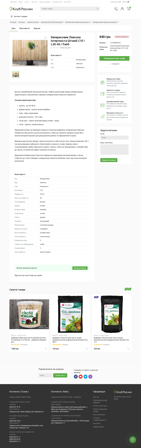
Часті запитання (99, 415)
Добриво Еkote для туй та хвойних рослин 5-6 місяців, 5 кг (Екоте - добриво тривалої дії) (28, 340)
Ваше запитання (106, 143)
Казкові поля (57, 2)
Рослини (22, 22)
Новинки (13, 2)
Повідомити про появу (114, 58)
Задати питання (109, 160)
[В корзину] (46, 349)
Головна (13, 22)
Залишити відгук (80, 268)
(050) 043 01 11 (14, 437)
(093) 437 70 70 (14, 407)
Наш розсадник (44, 2)
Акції (20, 2)
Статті (27, 2)
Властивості (24, 28)
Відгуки (37, 28)
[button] (30, 53)
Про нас (34, 2)
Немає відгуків (65, 48)
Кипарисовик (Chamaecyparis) (52, 22)
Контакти (67, 2)
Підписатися (60, 375)
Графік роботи (98, 427)
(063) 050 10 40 (14, 421)
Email (102, 134)
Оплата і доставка (100, 406)
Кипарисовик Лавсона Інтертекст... (78, 22)
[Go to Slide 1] (15, 74)
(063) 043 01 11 (14, 441)
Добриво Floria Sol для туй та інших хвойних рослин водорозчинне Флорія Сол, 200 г (70, 340)
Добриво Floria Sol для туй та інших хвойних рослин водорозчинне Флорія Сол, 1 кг (111, 340)
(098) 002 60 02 (14, 439)
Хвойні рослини (33, 22)
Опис (13, 28)
